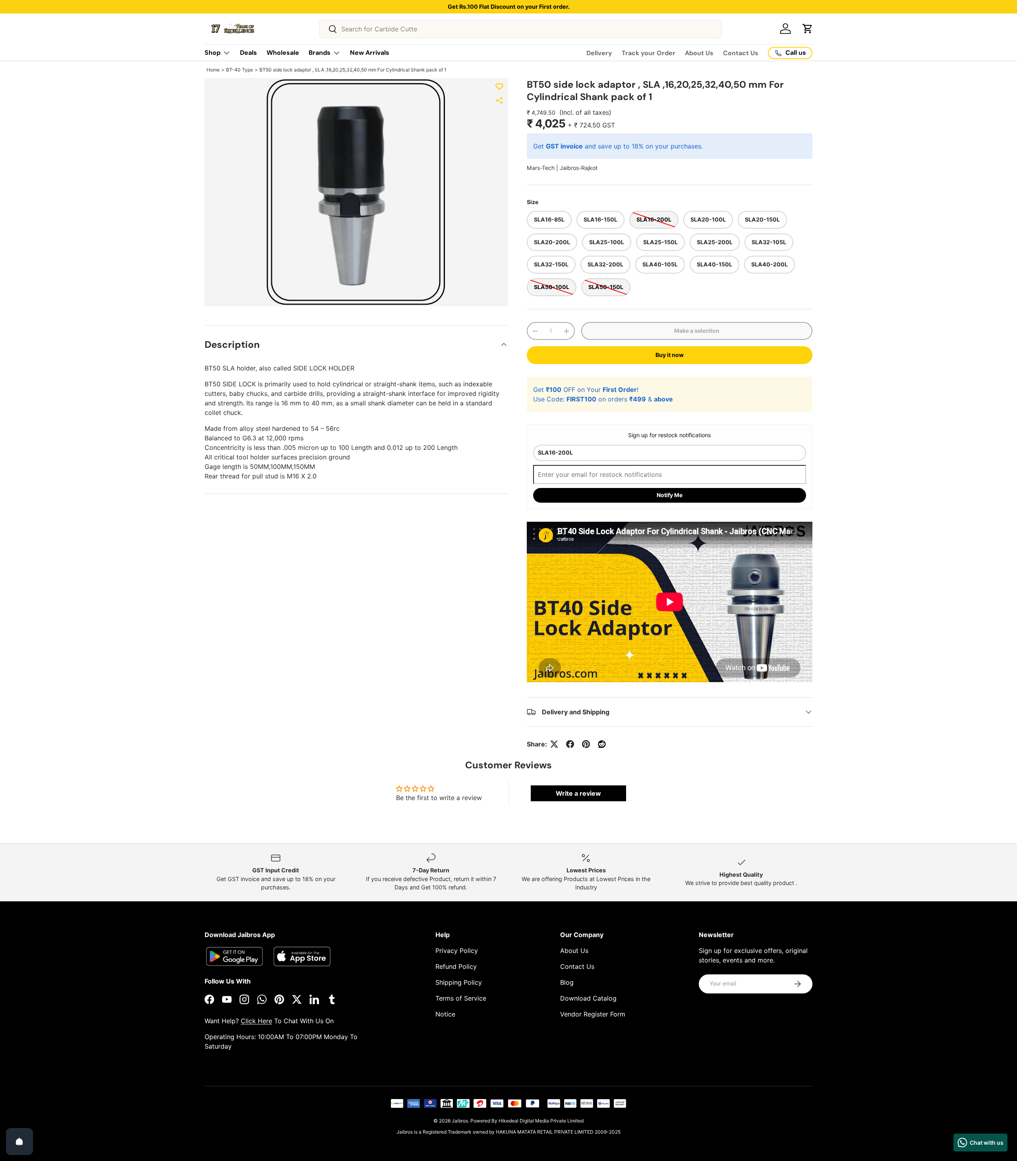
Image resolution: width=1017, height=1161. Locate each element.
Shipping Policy (458, 982)
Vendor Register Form (592, 1014)
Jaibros (460, 1121)
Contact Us (740, 53)
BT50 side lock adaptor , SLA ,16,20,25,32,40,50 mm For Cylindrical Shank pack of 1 (353, 70)
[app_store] (234, 956)
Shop (212, 52)
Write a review (578, 793)
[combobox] (520, 29)
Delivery (599, 53)
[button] (807, 28)
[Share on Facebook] (570, 744)
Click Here (256, 1021)
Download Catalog (588, 998)
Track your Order (648, 53)
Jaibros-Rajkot (578, 167)
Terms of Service (460, 998)
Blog (567, 982)
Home (213, 70)
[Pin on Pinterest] (586, 744)
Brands (320, 52)
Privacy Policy (456, 951)
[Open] (19, 1141)
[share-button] (499, 100)
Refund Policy (456, 966)
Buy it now (669, 354)
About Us (699, 53)
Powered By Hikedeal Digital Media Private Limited (527, 1121)
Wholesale (283, 52)
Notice (445, 1014)
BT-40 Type (239, 70)
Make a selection (696, 330)
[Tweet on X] (554, 744)
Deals (248, 52)
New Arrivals (369, 52)
